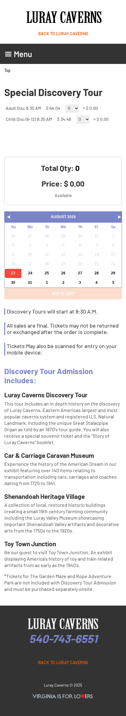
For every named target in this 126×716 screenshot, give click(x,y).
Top (7, 70)
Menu (23, 53)
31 (30, 282)
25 (47, 273)
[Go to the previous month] (8, 218)
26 (63, 273)
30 (13, 282)
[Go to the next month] (119, 218)
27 (80, 273)
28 (96, 273)
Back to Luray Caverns (63, 33)
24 (30, 273)
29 (113, 273)
